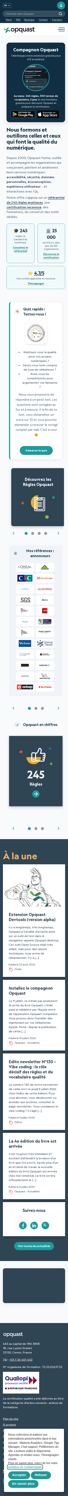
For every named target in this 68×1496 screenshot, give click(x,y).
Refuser (41, 1475)
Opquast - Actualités (27, 1042)
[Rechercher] (60, 14)
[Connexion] (61, 5)
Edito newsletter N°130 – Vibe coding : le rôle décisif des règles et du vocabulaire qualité (32, 1069)
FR (5, 5)
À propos (57, 19)
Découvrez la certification (51, 255)
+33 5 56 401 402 (20, 1359)
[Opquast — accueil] (19, 29)
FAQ (18, 19)
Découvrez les (38, 482)
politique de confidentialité (25, 1467)
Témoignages (36, 283)
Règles (35, 777)
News (9, 19)
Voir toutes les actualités (34, 1246)
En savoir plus (23, 1483)
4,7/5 (39, 273)
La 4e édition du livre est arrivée (32, 1143)
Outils (18, 969)
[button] (26, 533)
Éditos (18, 1122)
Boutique (29, 19)
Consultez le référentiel (20, 249)
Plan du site (10, 1419)
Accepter (19, 1475)
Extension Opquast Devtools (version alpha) (32, 917)
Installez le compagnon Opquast (31, 990)
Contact (43, 19)
